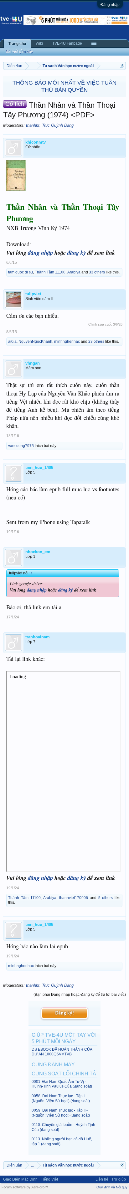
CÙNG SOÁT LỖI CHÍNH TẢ (64, 1073)
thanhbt (32, 125)
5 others (105, 898)
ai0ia (12, 341)
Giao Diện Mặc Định (20, 1179)
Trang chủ (17, 44)
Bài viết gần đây (19, 51)
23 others (96, 341)
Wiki (39, 43)
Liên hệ (101, 1179)
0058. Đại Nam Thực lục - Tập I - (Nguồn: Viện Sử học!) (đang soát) (61, 1098)
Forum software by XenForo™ (25, 1187)
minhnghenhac (67, 341)
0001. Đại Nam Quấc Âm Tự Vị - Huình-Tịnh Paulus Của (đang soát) (62, 1083)
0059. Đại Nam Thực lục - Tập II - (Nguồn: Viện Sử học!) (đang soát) (61, 1112)
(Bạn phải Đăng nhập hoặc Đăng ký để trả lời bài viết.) (80, 994)
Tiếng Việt (49, 1179)
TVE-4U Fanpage (67, 43)
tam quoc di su (20, 272)
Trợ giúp (118, 1179)
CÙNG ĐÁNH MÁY (53, 1064)
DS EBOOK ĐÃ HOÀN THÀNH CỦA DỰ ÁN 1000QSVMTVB (62, 1051)
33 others (97, 272)
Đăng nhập (110, 4)
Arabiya (73, 272)
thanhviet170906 (73, 898)
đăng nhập (40, 252)
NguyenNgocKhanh (35, 341)
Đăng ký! (64, 1013)
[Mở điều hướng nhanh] (122, 66)
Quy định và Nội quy (111, 1187)
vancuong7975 (21, 446)
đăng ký (76, 252)
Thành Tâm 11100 (50, 272)
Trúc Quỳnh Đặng (58, 125)
